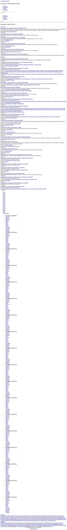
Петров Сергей (28, 517)
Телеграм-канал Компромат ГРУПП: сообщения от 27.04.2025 (14, 164)
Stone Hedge (23, 526)
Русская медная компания (53, 522)
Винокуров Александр (29, 108)
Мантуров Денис (59, 70)
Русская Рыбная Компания (11, 525)
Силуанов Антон (37, 64)
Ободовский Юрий (27, 84)
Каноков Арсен (8, 51)
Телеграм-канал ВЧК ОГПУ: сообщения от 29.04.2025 (13, 76)
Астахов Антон (43, 520)
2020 (4, 205)
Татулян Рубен (48, 109)
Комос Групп (49, 526)
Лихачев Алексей (39, 519)
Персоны (5, 6)
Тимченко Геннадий (51, 515)
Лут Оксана (20, 515)
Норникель (8, 46)
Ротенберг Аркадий (36, 517)
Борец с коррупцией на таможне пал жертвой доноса (12, 173)
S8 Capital (8, 180)
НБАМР (28, 526)
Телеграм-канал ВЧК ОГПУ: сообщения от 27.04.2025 (13, 167)
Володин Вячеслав (9, 101)
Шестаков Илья (62, 518)
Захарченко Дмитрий (18, 84)
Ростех (46, 74)
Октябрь (7, 228)
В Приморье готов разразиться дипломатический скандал (13, 28)
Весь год (8, 216)
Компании (5, 7)
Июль (7, 225)
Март (7, 220)
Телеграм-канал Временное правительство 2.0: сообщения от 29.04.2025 (17, 62)
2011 (4, 194)
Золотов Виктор (38, 108)
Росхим (9, 526)
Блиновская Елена (52, 520)
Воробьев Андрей (55, 518)
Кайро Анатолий (30, 520)
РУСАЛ (13, 146)
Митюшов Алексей (5, 71)
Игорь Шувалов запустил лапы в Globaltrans (10, 87)
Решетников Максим (28, 64)
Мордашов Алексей (16, 51)
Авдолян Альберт (9, 95)
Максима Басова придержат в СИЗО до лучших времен (13, 37)
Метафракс (13, 526)
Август (7, 226)
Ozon (6, 522)
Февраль (8, 219)
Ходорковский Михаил (45, 518)
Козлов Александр (18, 101)
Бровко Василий (17, 95)
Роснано (12, 80)
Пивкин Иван (27, 78)
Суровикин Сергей (42, 188)
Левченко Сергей (21, 109)
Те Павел (11, 520)
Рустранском (20, 525)
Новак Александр (31, 519)
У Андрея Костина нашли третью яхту (9, 148)
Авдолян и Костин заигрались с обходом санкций (12, 120)
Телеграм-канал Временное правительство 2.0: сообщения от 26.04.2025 (17, 177)
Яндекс (19, 524)
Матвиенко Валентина (30, 109)
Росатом (34, 74)
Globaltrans (13, 74)
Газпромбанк (13, 103)
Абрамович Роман (9, 70)
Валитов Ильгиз (21, 517)
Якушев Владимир (17, 110)
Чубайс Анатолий (56, 116)
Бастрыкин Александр (6, 518)
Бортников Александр (18, 108)
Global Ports (8, 74)
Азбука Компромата (5, 1)
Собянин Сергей (39, 71)
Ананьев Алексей (4, 520)
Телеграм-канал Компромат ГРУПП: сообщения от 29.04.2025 (14, 68)
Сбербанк (22, 103)
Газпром (23, 74)
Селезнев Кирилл (31, 71)
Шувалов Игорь (4, 72)
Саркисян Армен (25, 179)
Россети (7, 96)
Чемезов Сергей (17, 102)
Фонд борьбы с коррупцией (12, 65)
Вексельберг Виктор (34, 70)
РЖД (18, 103)
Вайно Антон (8, 116)
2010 (4, 193)
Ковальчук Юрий (16, 188)
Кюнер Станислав (25, 188)
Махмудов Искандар (5, 519)
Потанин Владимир (9, 45)
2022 (4, 207)
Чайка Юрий (44, 517)
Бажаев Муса (29, 518)
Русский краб (33, 525)
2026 (4, 212)
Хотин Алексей (9, 110)
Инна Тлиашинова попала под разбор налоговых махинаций (14, 54)
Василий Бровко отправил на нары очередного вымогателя (14, 93)
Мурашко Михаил (47, 101)
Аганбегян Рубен (9, 84)
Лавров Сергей (13, 109)
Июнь (7, 224)
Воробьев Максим (14, 519)
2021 (4, 206)
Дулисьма (8, 117)
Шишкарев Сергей (58, 71)
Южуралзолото (60, 74)
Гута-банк (63, 525)
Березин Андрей (17, 70)
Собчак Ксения (40, 78)
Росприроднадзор (40, 74)
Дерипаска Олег (60, 515)
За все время (6, 213)
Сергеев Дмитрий (33, 188)
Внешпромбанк (26, 525)
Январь (7, 218)
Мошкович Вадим (9, 39)
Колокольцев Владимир (28, 101)
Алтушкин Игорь (22, 518)
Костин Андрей (61, 108)
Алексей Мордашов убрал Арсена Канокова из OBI (12, 49)
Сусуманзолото (4, 526)
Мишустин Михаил (9, 64)
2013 (4, 196)
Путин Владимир (23, 71)
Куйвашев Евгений (5, 109)
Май (7, 222)
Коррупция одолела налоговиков (8, 132)
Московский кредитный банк (43, 524)
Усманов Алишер (48, 78)
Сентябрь (8, 227)
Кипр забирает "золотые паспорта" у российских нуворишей (14, 82)
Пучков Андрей (35, 84)
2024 (4, 209)
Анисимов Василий (9, 78)
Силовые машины (52, 74)
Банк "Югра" (9, 112)
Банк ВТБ (8, 80)
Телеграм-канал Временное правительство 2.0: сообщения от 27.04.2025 (17, 158)
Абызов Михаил (61, 517)
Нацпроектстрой (46, 525)
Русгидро (14, 31)
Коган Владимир (9, 169)
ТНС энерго (33, 524)
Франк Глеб (55, 519)
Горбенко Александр (48, 519)
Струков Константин (48, 71)
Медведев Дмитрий (40, 109)
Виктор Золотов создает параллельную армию (11, 127)
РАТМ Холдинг (57, 525)
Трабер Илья (16, 520)
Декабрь (7, 231)
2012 (4, 195)
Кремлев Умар (37, 520)
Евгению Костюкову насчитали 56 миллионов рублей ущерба (14, 58)
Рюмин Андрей (24, 95)
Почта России (9, 31)
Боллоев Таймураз (26, 70)
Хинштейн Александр (10, 139)
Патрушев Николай (42, 515)
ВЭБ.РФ (18, 74)
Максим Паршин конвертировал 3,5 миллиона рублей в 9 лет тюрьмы (16, 154)
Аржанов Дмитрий (22, 519)
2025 (4, 211)
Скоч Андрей (34, 78)
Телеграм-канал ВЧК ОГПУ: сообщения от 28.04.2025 (13, 114)
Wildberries (3, 522)
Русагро (7, 41)
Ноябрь (7, 229)
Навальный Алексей (19, 78)
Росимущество (39, 522)
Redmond (32, 526)
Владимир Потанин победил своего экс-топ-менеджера (13, 43)
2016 (4, 200)
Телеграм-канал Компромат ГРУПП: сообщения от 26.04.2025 (14, 182)
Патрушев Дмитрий (56, 101)
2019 (4, 204)
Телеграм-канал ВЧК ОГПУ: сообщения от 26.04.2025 (13, 186)
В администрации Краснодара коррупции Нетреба (12, 33)
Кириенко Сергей (51, 70)
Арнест (36, 526)
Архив (4, 8)
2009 (4, 192)
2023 (4, 208)
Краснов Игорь (8, 160)
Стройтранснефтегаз (9, 524)
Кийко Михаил (45, 108)
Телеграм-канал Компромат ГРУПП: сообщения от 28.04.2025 (14, 106)
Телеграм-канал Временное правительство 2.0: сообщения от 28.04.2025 (17, 98)
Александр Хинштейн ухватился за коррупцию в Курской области (15, 136)
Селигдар (18, 526)
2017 (4, 201)
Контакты (5, 9)
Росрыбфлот (39, 525)
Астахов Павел (34, 515)
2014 (4, 198)
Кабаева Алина (8, 188)
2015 (4, 199)
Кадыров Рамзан (36, 518)
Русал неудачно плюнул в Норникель (9, 141)
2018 (4, 202)
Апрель (7, 221)
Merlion (44, 526)
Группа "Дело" (28, 74)
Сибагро (52, 525)
